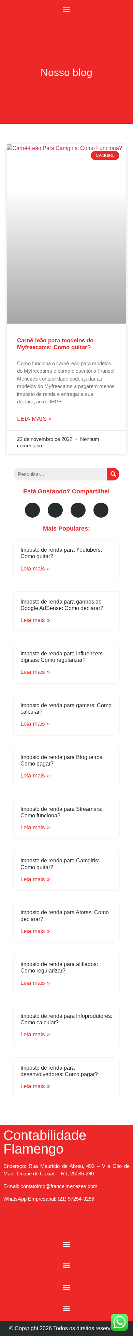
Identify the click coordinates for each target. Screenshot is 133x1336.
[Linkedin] (100, 510)
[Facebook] (32, 510)
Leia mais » (34, 418)
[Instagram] (57, 1223)
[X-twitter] (78, 510)
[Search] (113, 474)
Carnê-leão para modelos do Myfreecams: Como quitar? (55, 344)
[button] (66, 9)
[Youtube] (55, 510)
